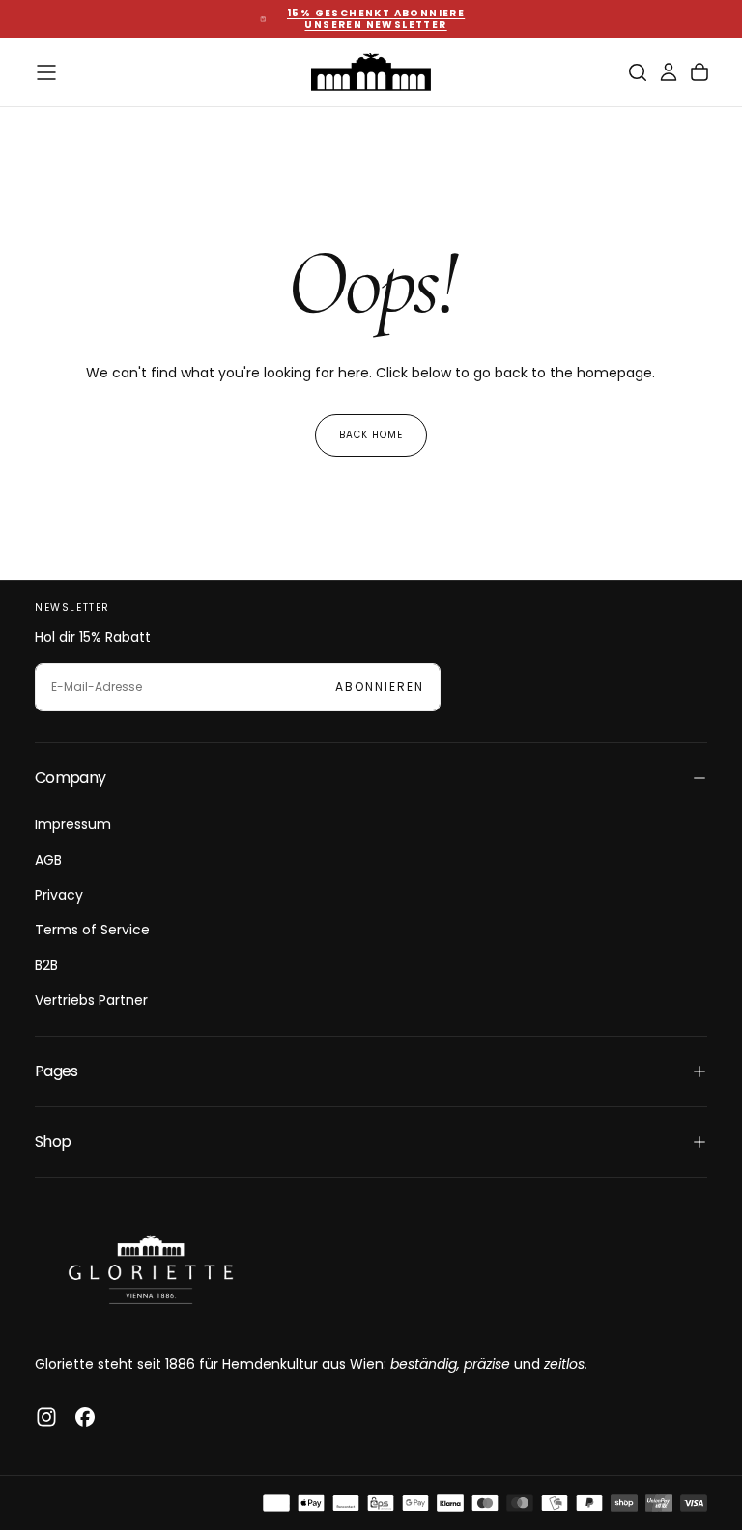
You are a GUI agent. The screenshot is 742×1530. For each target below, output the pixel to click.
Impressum (73, 824)
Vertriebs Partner (91, 1000)
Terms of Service (92, 929)
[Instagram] (46, 1417)
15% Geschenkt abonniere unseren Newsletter (376, 19)
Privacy (59, 894)
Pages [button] (56, 1071)
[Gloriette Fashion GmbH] (151, 1269)
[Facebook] (85, 1417)
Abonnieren (379, 687)
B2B (46, 965)
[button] (46, 72)
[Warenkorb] (699, 72)
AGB (48, 860)
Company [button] (70, 777)
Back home (371, 435)
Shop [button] (53, 1141)
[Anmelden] (668, 72)
